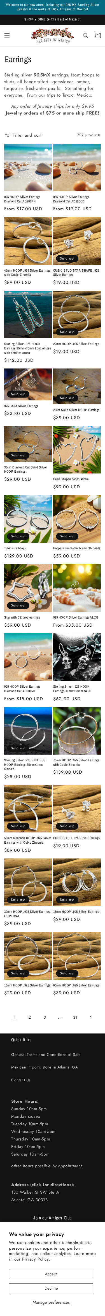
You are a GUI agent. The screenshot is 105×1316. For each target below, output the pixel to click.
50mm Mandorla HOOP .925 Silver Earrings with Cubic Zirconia (27, 840)
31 (75, 1017)
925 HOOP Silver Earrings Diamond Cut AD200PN (22, 199)
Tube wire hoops (15, 548)
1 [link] (15, 1017)
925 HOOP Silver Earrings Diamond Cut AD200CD (71, 199)
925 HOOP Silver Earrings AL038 (76, 617)
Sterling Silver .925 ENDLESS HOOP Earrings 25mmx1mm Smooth (25, 764)
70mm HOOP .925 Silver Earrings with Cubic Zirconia (76, 762)
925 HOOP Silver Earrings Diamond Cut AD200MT (22, 689)
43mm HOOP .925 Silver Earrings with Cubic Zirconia (27, 273)
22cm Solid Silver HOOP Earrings (76, 410)
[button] (7, 35)
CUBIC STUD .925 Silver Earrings (76, 838)
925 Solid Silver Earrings (21, 406)
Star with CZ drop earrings (22, 617)
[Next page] (90, 1017)
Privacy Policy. (36, 1259)
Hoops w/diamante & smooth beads (77, 548)
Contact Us (21, 1080)
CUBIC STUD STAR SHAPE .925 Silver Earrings (76, 273)
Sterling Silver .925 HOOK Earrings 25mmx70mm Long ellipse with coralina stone (27, 348)
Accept (51, 1274)
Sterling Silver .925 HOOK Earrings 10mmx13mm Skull (72, 689)
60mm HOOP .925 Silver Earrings (76, 985)
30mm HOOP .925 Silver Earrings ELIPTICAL (27, 914)
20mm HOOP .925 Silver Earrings (76, 344)
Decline (51, 1288)
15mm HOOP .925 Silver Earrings (76, 912)
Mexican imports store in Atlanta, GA (44, 1067)
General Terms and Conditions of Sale (46, 1054)
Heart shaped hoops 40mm (71, 479)
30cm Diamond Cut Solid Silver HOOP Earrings (25, 469)
